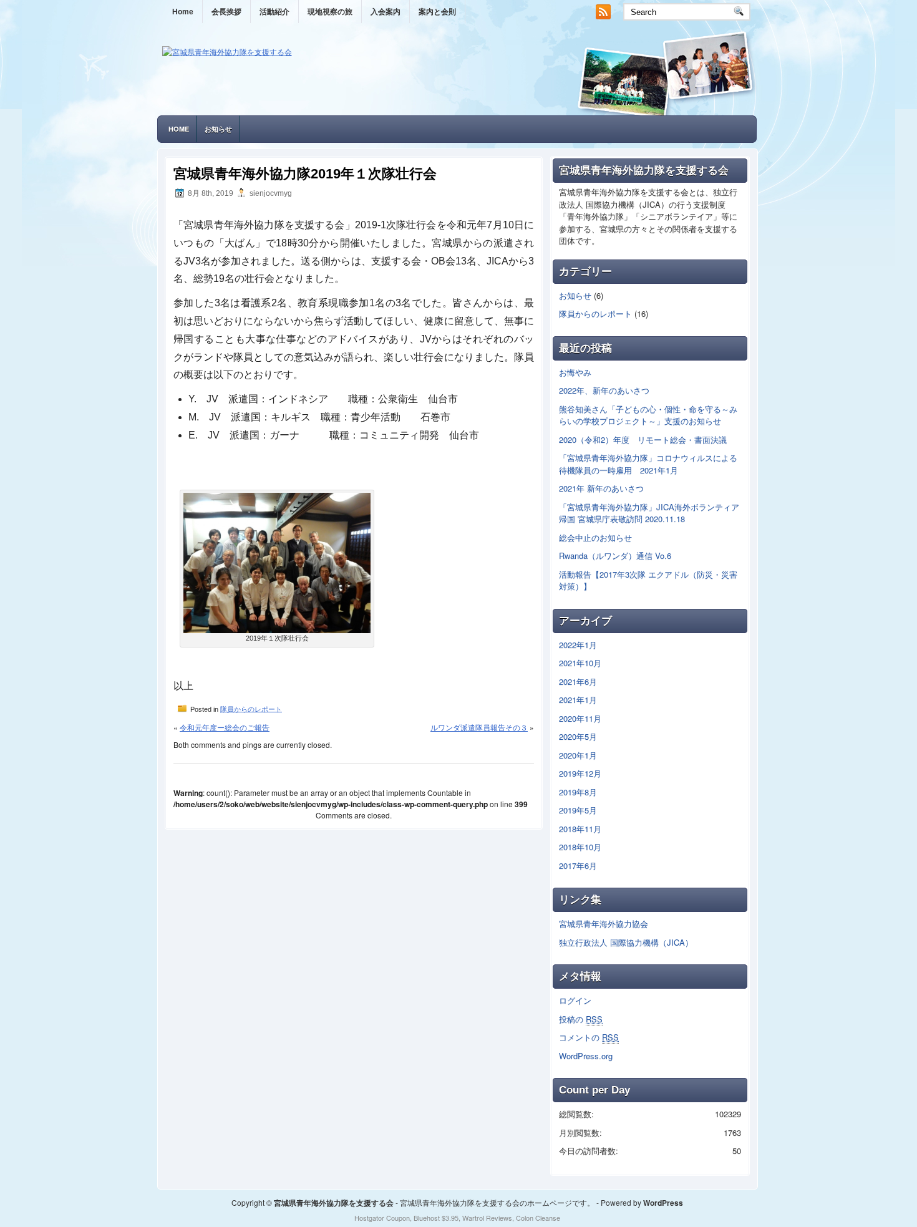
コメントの (589, 1037)
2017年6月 (578, 865)
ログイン (575, 1000)
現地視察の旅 (330, 11)
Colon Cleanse (538, 1218)
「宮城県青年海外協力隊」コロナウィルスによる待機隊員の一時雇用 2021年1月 (648, 464)
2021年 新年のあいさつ (601, 488)
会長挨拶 (226, 11)
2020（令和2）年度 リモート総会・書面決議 (643, 439)
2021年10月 (580, 663)
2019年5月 (578, 810)
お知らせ (218, 128)
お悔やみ (575, 372)
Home (182, 11)
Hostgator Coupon (382, 1218)
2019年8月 (578, 792)
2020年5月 (578, 736)
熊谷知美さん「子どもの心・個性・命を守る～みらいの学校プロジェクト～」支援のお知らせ (648, 415)
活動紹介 (274, 11)
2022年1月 (578, 645)
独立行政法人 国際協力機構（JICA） (626, 942)
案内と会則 (437, 11)
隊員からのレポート (251, 708)
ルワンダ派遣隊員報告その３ (479, 727)
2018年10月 (580, 847)
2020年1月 (578, 755)
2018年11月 (580, 829)
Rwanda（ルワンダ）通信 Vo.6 (615, 555)
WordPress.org (586, 1056)
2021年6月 (578, 681)
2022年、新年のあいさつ (604, 390)
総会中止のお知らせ (595, 537)
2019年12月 (580, 773)
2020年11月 (580, 718)
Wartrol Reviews (487, 1218)
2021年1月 (578, 700)
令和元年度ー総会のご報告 (224, 727)
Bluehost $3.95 (436, 1218)
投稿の (581, 1019)
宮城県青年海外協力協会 (603, 923)
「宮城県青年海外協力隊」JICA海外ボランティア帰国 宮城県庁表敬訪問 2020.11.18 (649, 513)
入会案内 (385, 11)
